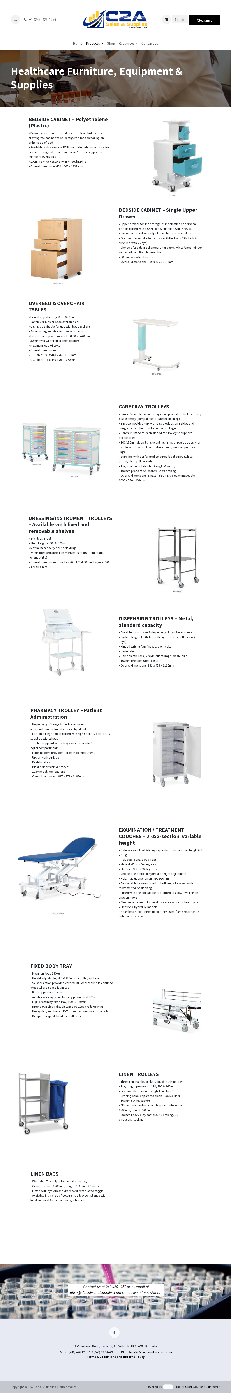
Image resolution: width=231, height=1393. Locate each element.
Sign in (180, 19)
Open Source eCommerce (202, 1387)
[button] (15, 19)
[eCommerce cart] (166, 19)
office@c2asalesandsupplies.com (95, 1292)
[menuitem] (77, 43)
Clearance (204, 20)
